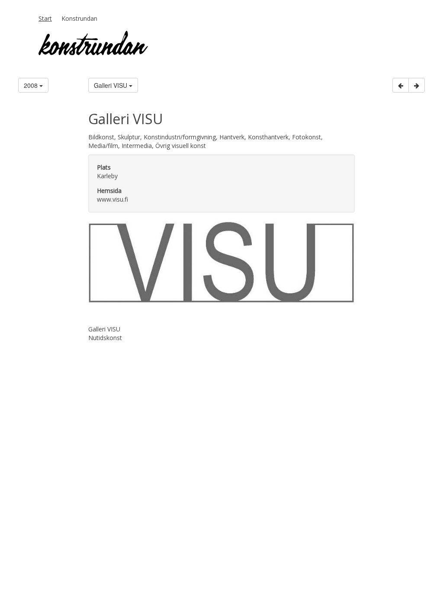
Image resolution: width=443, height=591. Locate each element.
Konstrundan (79, 18)
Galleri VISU (111, 85)
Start (45, 18)
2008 (31, 85)
